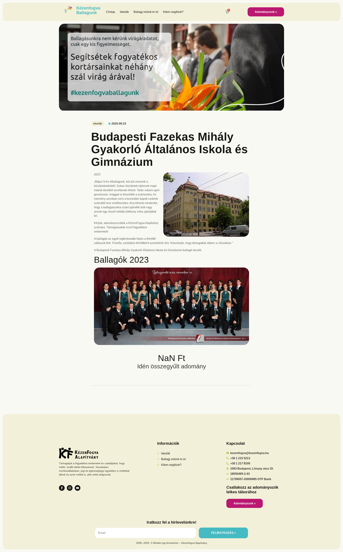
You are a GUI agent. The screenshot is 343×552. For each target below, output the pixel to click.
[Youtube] (77, 488)
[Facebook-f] (62, 488)
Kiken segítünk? (173, 11)
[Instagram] (70, 488)
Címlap (110, 11)
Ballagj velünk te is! (146, 11)
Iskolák (124, 11)
